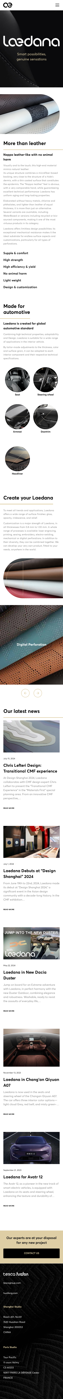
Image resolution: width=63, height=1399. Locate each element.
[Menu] (56, 5)
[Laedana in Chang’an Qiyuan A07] (31, 1048)
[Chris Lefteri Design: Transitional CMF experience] (31, 736)
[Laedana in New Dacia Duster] (31, 943)
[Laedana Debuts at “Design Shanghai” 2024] (31, 842)
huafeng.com (10, 1293)
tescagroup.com (12, 1283)
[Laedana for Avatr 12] (31, 1148)
